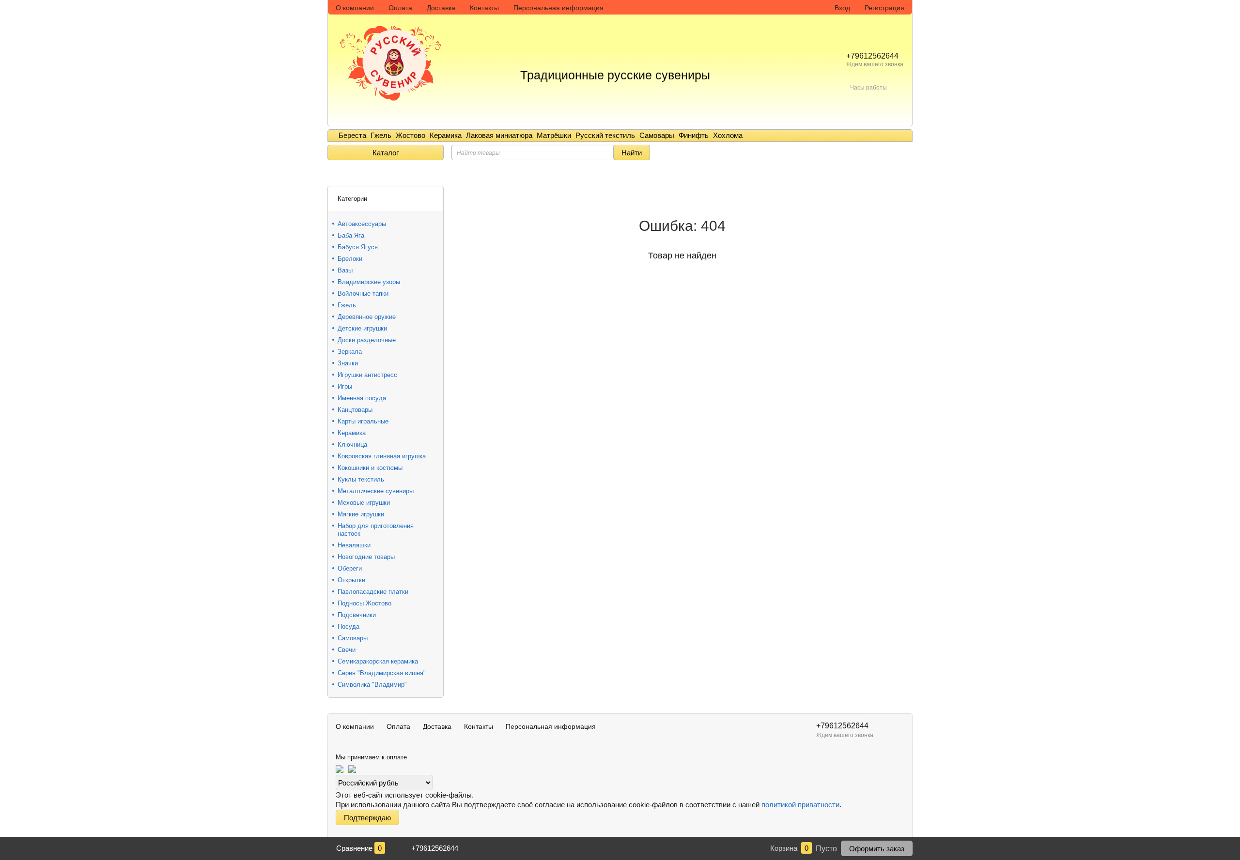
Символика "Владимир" (372, 684)
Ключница (352, 444)
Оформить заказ (876, 849)
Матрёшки (554, 135)
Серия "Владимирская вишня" (382, 673)
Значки (348, 363)
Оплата (400, 8)
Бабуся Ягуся (358, 247)
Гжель (381, 135)
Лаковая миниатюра (499, 135)
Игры (345, 386)
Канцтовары (355, 409)
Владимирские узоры (369, 282)
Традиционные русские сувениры (615, 75)
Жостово (410, 135)
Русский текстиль (605, 135)
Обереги (350, 568)
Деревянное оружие (367, 316)
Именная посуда (362, 398)
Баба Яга (351, 235)
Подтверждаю (367, 818)
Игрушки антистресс (367, 374)
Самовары (656, 135)
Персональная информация (558, 8)
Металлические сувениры (376, 491)
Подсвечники (357, 615)
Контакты (484, 8)
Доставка (441, 8)
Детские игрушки (362, 328)
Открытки (351, 580)
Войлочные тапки (363, 293)
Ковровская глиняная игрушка (382, 456)
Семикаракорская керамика (378, 661)
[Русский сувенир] (394, 54)
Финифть (694, 135)
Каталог (385, 153)
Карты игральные (363, 421)
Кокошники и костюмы (370, 467)
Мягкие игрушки (361, 514)
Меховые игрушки (364, 502)
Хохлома (728, 135)
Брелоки (350, 258)
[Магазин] (331, 174)
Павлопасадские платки (373, 591)
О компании (355, 8)
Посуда (348, 626)
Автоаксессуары (362, 223)
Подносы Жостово (364, 603)
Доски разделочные (367, 340)
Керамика (446, 135)
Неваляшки (354, 545)
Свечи (347, 649)
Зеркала (350, 351)
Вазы (345, 270)
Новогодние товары (366, 556)
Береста (352, 135)
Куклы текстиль (361, 479)
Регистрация (884, 8)
